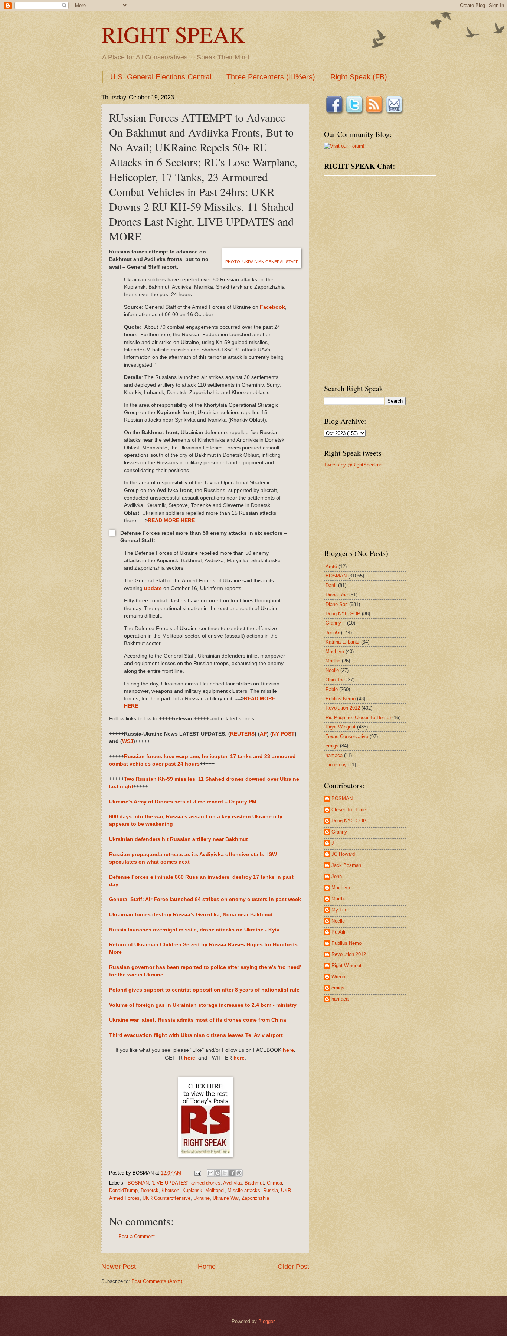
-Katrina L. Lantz (342, 642)
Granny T (341, 832)
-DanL (330, 585)
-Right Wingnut (340, 727)
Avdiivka (232, 1183)
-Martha (332, 661)
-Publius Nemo (340, 698)
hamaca (340, 999)
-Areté (330, 566)
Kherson (170, 1190)
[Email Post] (197, 1173)
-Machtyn (334, 651)
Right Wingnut (346, 965)
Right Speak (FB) (358, 77)
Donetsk (149, 1190)
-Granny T (335, 623)
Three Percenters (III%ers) (270, 77)
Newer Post (118, 1266)
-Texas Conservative (346, 736)
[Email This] (211, 1173)
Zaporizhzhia (255, 1198)
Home (207, 1266)
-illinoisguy (335, 764)
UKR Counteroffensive (166, 1198)
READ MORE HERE (171, 520)
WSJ (127, 741)
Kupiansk (192, 1190)
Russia (270, 1190)
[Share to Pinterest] (239, 1173)
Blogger (266, 1321)
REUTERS (242, 734)
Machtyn (340, 887)
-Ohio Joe (334, 679)
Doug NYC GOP (348, 820)
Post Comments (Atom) (156, 1281)
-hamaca (333, 755)
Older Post (293, 1266)
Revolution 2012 (348, 954)
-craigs (331, 746)
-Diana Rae (336, 594)
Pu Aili (338, 932)
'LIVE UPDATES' (170, 1183)
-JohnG (332, 632)
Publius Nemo (346, 943)
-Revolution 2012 (342, 708)
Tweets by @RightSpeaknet (354, 465)
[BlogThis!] (218, 1173)
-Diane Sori (336, 604)
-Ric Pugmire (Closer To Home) (357, 717)
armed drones (205, 1183)
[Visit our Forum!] (344, 146)
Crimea (274, 1183)
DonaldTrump (123, 1190)
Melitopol (215, 1190)
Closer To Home (348, 809)
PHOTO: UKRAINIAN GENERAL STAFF (261, 261)
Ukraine (201, 1198)
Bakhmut (254, 1183)
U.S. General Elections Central (160, 77)
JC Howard (343, 854)
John (336, 876)
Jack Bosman (346, 865)
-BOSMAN (137, 1183)
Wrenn (338, 976)
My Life (339, 910)
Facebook (272, 307)
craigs (337, 987)
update (153, 588)
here (288, 1050)
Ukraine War (226, 1198)
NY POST (283, 734)
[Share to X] (225, 1173)
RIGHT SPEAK (173, 34)
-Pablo (331, 689)
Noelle (338, 921)
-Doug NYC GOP (342, 613)
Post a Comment (136, 1236)
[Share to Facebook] (232, 1173)
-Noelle (331, 670)
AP (263, 734)
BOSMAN (342, 798)
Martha (338, 898)
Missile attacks (244, 1190)
